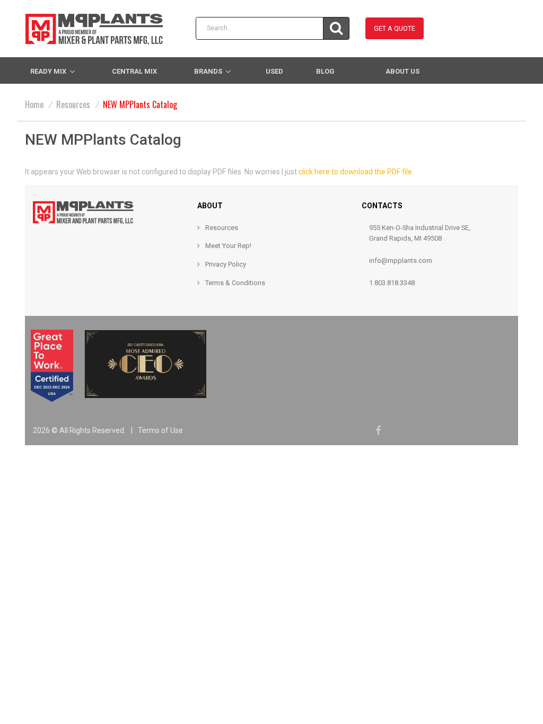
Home (34, 104)
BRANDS (208, 71)
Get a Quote (394, 28)
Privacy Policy (225, 264)
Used (274, 71)
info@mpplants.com (400, 260)
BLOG (325, 71)
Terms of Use (160, 430)
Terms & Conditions (235, 283)
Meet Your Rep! (228, 246)
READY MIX (48, 71)
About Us (402, 71)
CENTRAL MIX (134, 71)
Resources (73, 104)
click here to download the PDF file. (356, 171)
